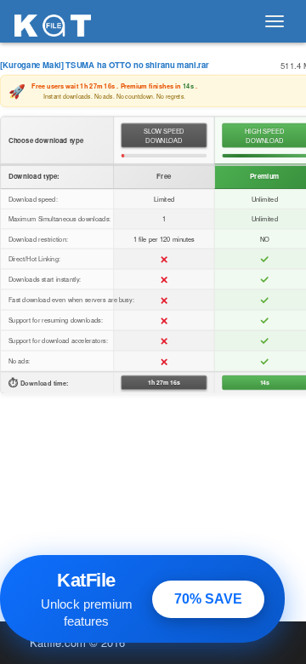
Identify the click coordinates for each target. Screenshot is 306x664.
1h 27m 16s (163, 382)
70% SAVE (208, 599)
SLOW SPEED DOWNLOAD (164, 136)
